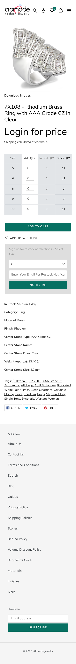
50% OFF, (35, 381)
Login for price (35, 131)
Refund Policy (17, 539)
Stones (13, 528)
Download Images (17, 95)
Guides (13, 497)
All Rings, (27, 385)
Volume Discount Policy (24, 549)
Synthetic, (28, 398)
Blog (11, 486)
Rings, (41, 394)
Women (53, 398)
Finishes (13, 581)
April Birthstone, (45, 385)
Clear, (34, 390)
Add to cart (38, 226)
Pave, (19, 394)
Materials (15, 571)
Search (13, 475)
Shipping (10, 142)
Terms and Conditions (23, 465)
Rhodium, (30, 394)
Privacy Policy (18, 507)
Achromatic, (12, 385)
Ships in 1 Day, (56, 394)
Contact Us (16, 454)
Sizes (11, 592)
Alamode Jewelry (43, 651)
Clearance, (46, 390)
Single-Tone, (12, 398)
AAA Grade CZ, (52, 381)
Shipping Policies (20, 518)
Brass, (26, 390)
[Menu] (69, 9)
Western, (41, 398)
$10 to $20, (20, 381)
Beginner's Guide (20, 560)
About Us (14, 444)
